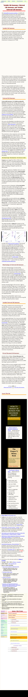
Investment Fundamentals (3, 621)
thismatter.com (11, 549)
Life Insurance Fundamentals (15, 625)
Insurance (2, 613)
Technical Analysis (4, 635)
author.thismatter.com (12, 563)
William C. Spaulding (17, 562)
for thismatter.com (9, 515)
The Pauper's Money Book (13, 470)
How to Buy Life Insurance (19, 387)
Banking (2, 624)
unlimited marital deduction (8, 261)
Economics (2, 636)
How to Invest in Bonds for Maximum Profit (13, 429)
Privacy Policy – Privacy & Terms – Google (10, 527)
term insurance (12, 124)
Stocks (2, 633)
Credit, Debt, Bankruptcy (3, 611)
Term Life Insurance (14, 631)
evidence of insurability (7, 114)
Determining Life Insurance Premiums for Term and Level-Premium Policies (19, 628)
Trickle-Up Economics (6, 577)
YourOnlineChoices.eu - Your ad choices (10, 544)
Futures (2, 630)
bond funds (4, 322)
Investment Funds (4, 622)
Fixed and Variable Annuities (15, 643)
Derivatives (3, 627)
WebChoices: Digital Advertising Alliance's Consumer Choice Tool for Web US (13, 536)
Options (2, 632)
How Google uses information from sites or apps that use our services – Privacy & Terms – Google (13, 533)
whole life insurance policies (11, 13)
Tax (1, 616)
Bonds (2, 625)
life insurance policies (13, 243)
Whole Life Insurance (8, 387)
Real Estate (3, 614)
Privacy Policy (20, 524)
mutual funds (17, 273)
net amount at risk (6, 218)
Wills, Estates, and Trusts (4, 618)
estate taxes (15, 256)
